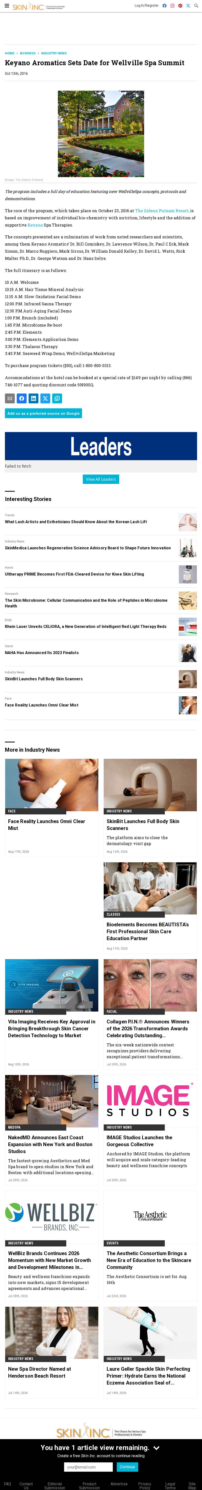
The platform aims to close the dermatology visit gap (137, 840)
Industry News (54, 53)
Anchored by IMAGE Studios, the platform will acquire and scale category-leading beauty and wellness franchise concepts (148, 1159)
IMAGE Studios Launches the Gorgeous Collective (139, 1141)
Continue (127, 1467)
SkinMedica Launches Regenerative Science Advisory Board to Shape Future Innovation (88, 548)
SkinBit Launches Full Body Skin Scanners (44, 679)
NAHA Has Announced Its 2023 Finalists (42, 652)
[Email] (10, 398)
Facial (112, 1012)
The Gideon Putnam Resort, (162, 210)
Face (8, 698)
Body (8, 620)
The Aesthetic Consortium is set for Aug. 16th (147, 1279)
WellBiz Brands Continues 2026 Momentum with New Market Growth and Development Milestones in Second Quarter (49, 1260)
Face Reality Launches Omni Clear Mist (41, 705)
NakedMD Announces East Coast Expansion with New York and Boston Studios (50, 1144)
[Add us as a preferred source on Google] (57, 398)
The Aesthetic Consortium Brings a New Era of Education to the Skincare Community (149, 1260)
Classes (113, 914)
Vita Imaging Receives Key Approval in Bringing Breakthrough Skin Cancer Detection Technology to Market (51, 1028)
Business (27, 53)
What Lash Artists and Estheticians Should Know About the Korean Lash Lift (76, 521)
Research (11, 594)
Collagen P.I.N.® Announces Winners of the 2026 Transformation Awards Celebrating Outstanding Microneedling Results (148, 1029)
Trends (10, 515)
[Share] (22, 398)
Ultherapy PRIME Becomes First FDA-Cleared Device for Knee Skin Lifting (74, 574)
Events (112, 1243)
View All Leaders (101, 479)
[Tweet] (45, 398)
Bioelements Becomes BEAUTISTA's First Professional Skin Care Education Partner (148, 931)
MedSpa (14, 1127)
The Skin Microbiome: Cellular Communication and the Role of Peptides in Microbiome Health (86, 603)
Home (9, 53)
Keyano (35, 225)
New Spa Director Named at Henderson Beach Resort (39, 1372)
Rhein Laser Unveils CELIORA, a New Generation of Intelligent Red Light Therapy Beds (86, 626)
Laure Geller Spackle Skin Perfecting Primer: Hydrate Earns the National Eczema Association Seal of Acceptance (148, 1376)
